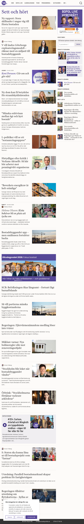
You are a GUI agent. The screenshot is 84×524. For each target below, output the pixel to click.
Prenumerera (46, 3)
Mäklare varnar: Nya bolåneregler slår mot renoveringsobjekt (13, 345)
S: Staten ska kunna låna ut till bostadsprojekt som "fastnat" (16, 455)
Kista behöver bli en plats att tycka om (14, 213)
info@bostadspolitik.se (43, 521)
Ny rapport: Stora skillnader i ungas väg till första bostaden (15, 21)
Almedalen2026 (29, 3)
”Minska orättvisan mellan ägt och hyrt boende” (12, 116)
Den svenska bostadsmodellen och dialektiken (70, 94)
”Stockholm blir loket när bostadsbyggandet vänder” (16, 372)
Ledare (4, 70)
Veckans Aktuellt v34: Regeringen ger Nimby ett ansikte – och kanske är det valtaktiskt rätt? (74, 69)
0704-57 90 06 (57, 521)
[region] (21, 510)
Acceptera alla (31, 517)
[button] (72, 62)
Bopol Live (19, 3)
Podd (38, 3)
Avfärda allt (20, 517)
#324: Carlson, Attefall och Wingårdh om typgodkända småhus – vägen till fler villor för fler (74, 56)
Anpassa (10, 517)
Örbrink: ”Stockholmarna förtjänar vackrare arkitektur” (16, 396)
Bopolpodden (6, 416)
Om (64, 3)
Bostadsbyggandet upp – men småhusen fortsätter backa (15, 235)
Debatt (4, 204)
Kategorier (56, 3)
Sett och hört (15, 12)
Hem (12, 3)
